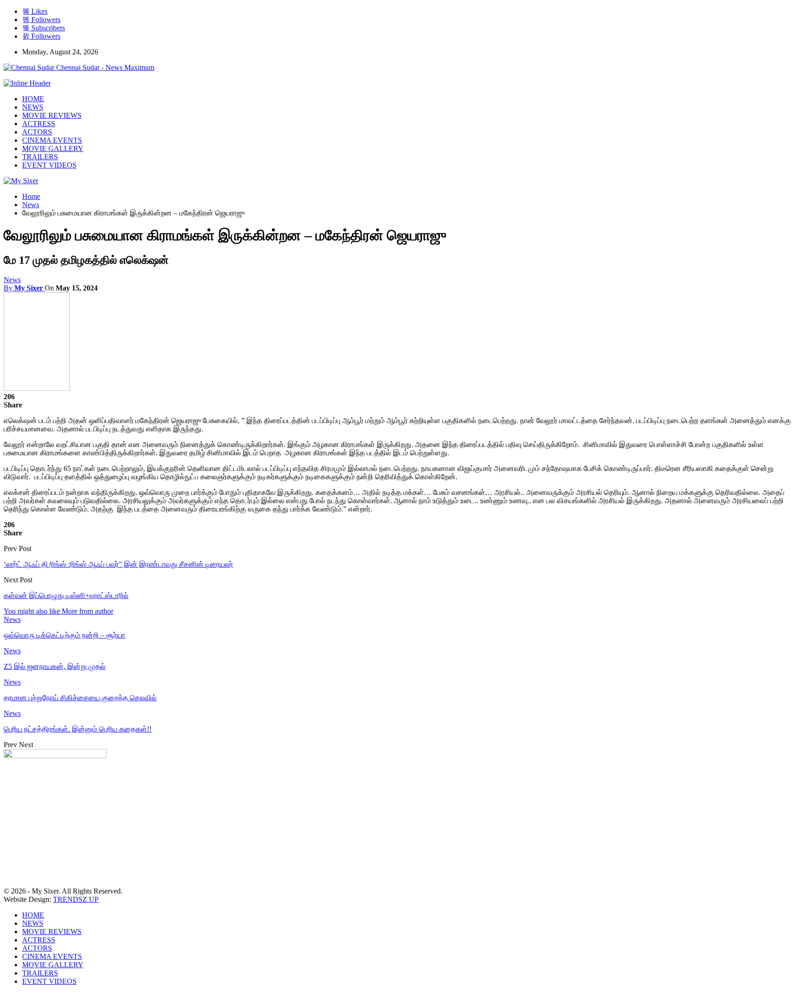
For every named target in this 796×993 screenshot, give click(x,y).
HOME (33, 99)
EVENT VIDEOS (49, 165)
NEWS (32, 107)
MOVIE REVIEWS (52, 115)
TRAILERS (40, 157)
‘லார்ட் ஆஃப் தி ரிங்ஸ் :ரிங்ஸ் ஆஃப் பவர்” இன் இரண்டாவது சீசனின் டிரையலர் (118, 564)
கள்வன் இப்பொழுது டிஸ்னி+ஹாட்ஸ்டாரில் (66, 595)
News (12, 280)
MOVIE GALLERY (52, 148)
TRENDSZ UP (76, 899)
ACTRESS (38, 124)
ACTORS (37, 132)
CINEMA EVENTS (52, 140)
